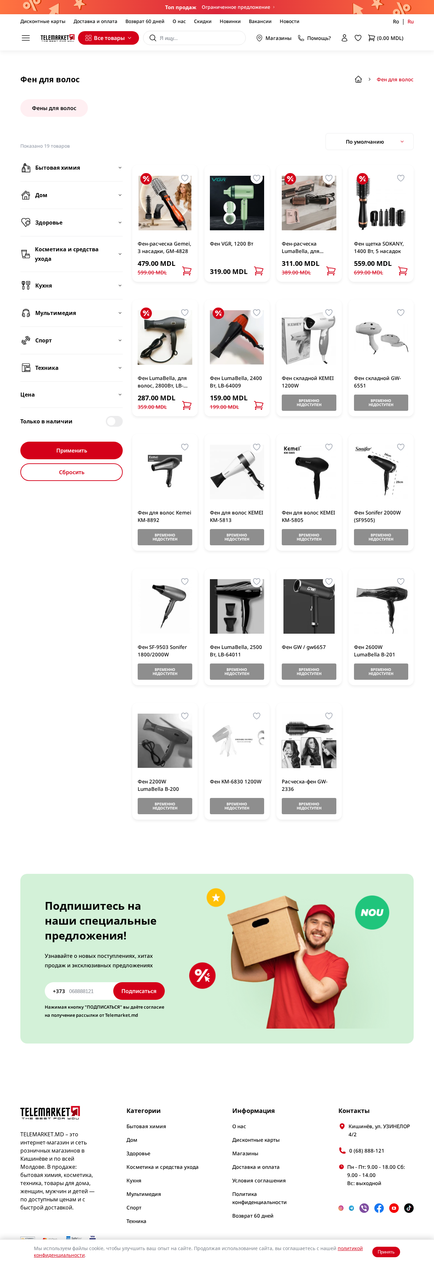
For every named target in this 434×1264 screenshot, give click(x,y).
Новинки (230, 21)
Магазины (278, 38)
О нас (179, 21)
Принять (386, 1252)
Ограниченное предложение (236, 7)
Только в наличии (46, 421)
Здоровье (138, 1153)
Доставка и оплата (95, 21)
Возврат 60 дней (144, 21)
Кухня (133, 1180)
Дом (131, 1139)
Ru (411, 21)
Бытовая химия (146, 1126)
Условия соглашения (259, 1180)
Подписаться (139, 991)
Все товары (109, 38)
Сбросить (71, 472)
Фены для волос (54, 108)
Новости (289, 21)
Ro (396, 21)
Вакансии (260, 21)
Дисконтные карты (42, 21)
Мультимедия (143, 1194)
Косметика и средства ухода (162, 1166)
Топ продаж (180, 7)
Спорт (133, 1207)
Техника (136, 1221)
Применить (71, 450)
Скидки (203, 21)
